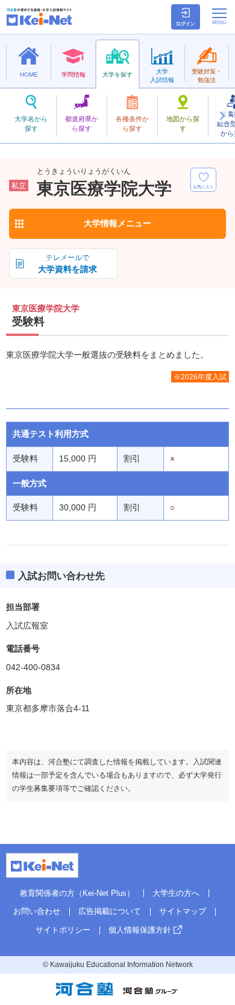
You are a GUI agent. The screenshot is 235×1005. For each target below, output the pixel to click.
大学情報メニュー (117, 223)
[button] (222, 116)
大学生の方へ (175, 893)
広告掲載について (109, 911)
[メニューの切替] (219, 16)
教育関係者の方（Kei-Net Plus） (77, 893)
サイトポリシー (63, 929)
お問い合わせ (36, 911)
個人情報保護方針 (139, 929)
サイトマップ (182, 911)
